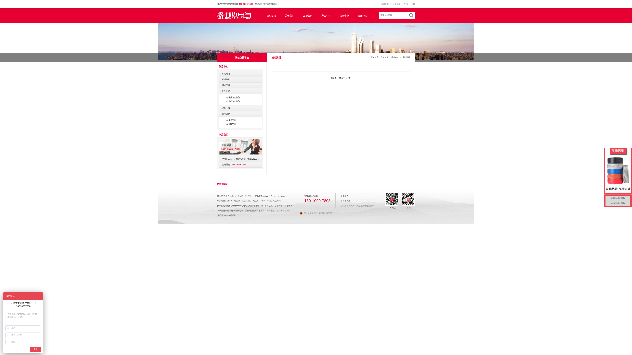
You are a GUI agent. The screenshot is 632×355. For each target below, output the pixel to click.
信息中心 (344, 15)
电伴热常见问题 (233, 97)
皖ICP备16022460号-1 (265, 196)
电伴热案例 (231, 120)
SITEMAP (281, 196)
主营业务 (307, 15)
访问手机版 (345, 201)
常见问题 (226, 91)
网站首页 (384, 57)
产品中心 (326, 15)
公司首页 (271, 15)
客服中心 (362, 15)
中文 (406, 4)
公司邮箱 (396, 4)
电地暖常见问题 (233, 101)
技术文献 (226, 85)
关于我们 (289, 15)
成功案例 (406, 57)
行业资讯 (226, 79)
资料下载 (226, 108)
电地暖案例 (231, 124)
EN (413, 4)
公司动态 (226, 74)
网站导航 (385, 4)
